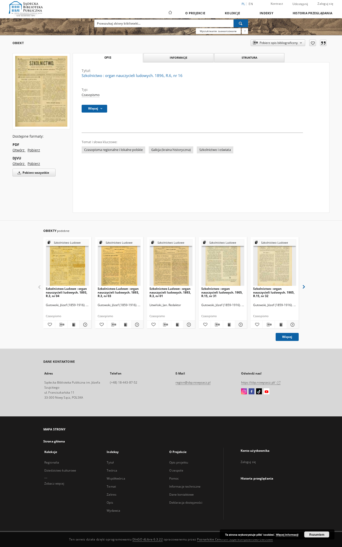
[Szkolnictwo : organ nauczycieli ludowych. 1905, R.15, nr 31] (223, 263)
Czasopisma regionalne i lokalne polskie (113, 150)
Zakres (111, 494)
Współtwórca (116, 478)
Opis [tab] (107, 57)
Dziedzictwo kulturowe (60, 470)
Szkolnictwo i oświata (215, 150)
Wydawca (113, 510)
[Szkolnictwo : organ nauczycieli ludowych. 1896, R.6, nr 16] (41, 91)
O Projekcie (195, 13)
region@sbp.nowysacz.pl (193, 382)
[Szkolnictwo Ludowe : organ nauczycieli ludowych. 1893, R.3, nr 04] (67, 263)
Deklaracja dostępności (186, 502)
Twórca (112, 470)
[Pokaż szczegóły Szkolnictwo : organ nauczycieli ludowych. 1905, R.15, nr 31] (240, 324)
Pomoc (174, 478)
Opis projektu (178, 462)
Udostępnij (300, 4)
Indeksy (266, 13)
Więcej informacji (287, 534)
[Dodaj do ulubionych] (312, 43)
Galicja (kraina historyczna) (171, 150)
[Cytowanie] (323, 43)
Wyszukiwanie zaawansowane (218, 31)
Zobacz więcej (54, 483)
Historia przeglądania (312, 13)
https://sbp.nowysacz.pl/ (258, 382)
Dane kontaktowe (181, 494)
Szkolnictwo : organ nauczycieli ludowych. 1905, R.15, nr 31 (222, 292)
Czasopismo (91, 95)
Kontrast (277, 4)
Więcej (287, 337)
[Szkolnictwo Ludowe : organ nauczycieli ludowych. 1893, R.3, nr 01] (171, 263)
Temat (111, 486)
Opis (110, 502)
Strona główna (54, 441)
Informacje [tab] (178, 57)
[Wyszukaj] (241, 23)
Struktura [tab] (249, 57)
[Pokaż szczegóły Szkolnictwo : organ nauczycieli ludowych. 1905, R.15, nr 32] (292, 324)
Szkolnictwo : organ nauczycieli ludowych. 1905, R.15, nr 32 (273, 292)
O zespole (176, 470)
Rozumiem (316, 534)
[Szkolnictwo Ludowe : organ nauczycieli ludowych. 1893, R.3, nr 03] (119, 263)
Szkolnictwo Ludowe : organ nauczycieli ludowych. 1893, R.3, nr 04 (66, 292)
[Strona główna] (170, 13)
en (251, 4)
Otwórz (19, 150)
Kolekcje (232, 13)
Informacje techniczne (185, 486)
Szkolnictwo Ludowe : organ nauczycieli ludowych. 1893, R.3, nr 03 (118, 292)
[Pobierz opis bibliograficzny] (61, 324)
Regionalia (51, 462)
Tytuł (110, 462)
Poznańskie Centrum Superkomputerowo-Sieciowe (235, 539)
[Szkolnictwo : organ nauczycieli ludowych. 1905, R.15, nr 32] (274, 263)
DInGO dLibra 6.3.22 (147, 539)
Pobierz (34, 150)
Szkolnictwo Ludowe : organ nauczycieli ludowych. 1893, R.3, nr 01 (170, 292)
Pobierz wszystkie (35, 172)
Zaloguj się (325, 4)
